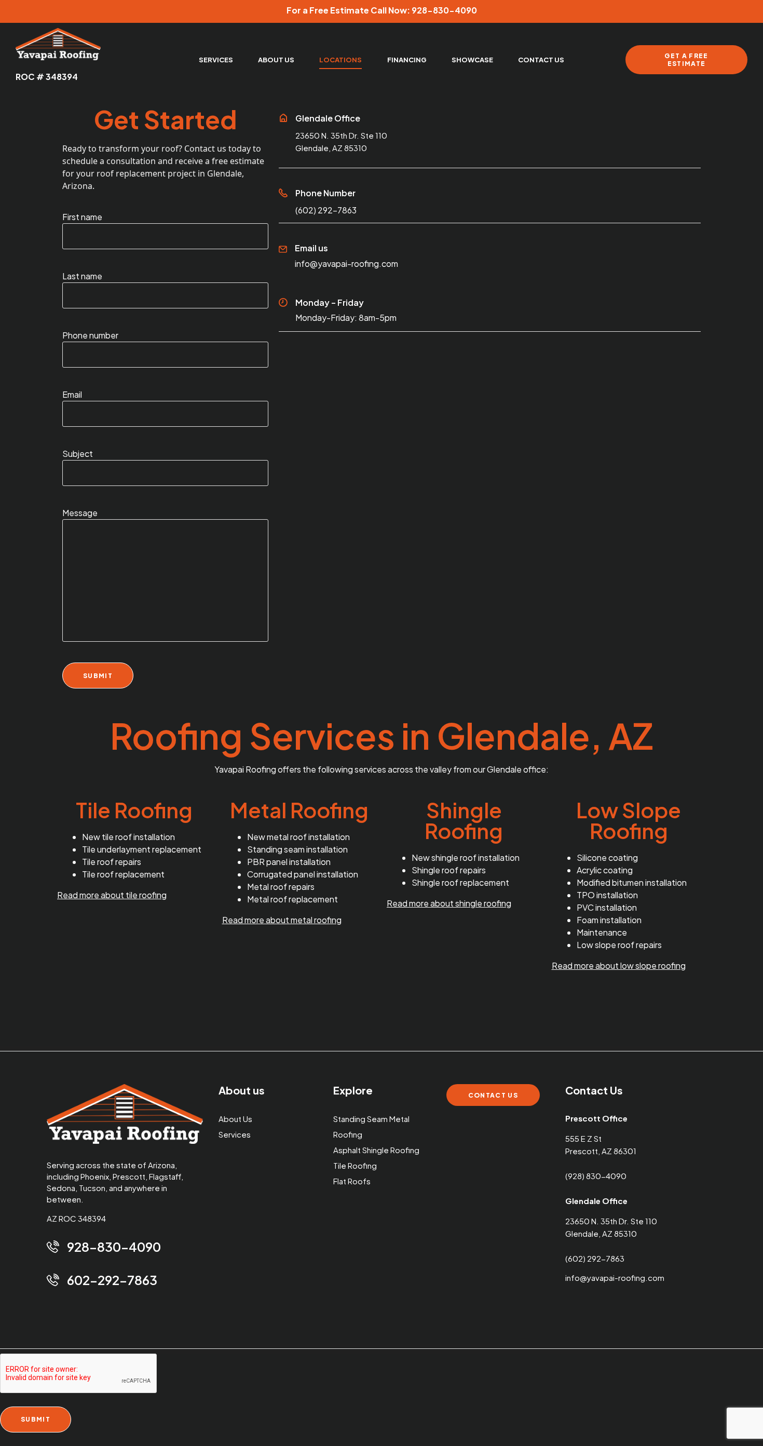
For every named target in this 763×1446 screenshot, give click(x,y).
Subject (77, 453)
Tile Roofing (355, 1165)
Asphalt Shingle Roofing (376, 1150)
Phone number (90, 335)
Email (72, 394)
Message (80, 512)
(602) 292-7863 (326, 210)
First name (82, 216)
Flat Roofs (352, 1181)
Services (235, 1134)
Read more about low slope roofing (619, 965)
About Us (235, 1119)
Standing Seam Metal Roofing (371, 1126)
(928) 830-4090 (595, 1176)
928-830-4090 (444, 10)
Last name (82, 276)
